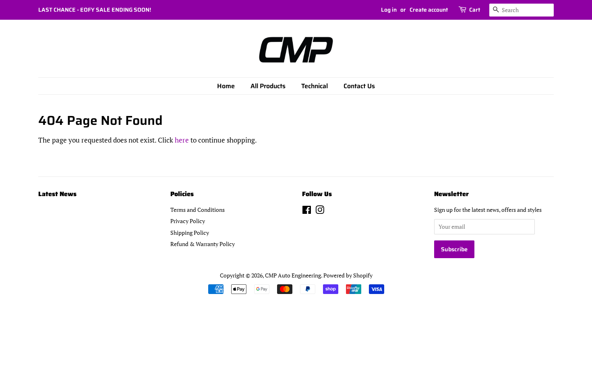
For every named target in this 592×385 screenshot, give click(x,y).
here (182, 140)
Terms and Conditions (197, 209)
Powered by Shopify (348, 275)
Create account (429, 9)
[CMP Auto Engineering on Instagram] (319, 211)
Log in (389, 9)
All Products (268, 86)
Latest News (57, 194)
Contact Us (359, 86)
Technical (314, 86)
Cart (474, 9)
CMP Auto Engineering (293, 275)
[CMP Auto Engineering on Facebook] (306, 211)
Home (226, 86)
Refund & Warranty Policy (202, 244)
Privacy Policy (187, 221)
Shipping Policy (189, 232)
